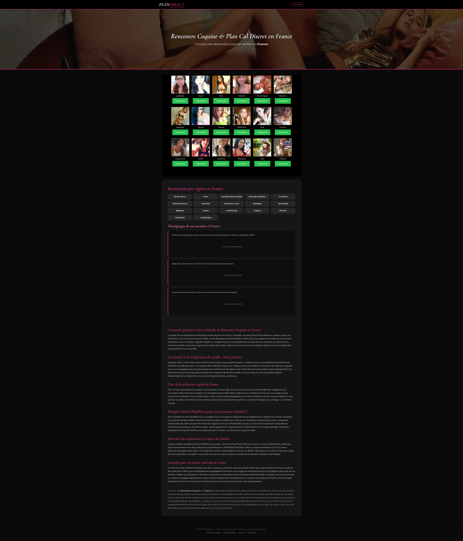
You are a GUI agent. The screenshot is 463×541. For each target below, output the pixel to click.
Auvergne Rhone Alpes (231, 197)
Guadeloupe (205, 217)
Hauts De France (180, 204)
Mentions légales (213, 533)
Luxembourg (231, 210)
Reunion (283, 210)
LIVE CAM (297, 4)
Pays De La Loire (231, 204)
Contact (241, 533)
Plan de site (252, 533)
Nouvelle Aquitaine (257, 197)
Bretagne (257, 204)
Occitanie (283, 197)
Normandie (283, 204)
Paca (206, 197)
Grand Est (205, 204)
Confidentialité (229, 533)
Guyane (257, 210)
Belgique (180, 210)
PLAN (171, 4)
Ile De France (180, 197)
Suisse (206, 210)
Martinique (180, 217)
